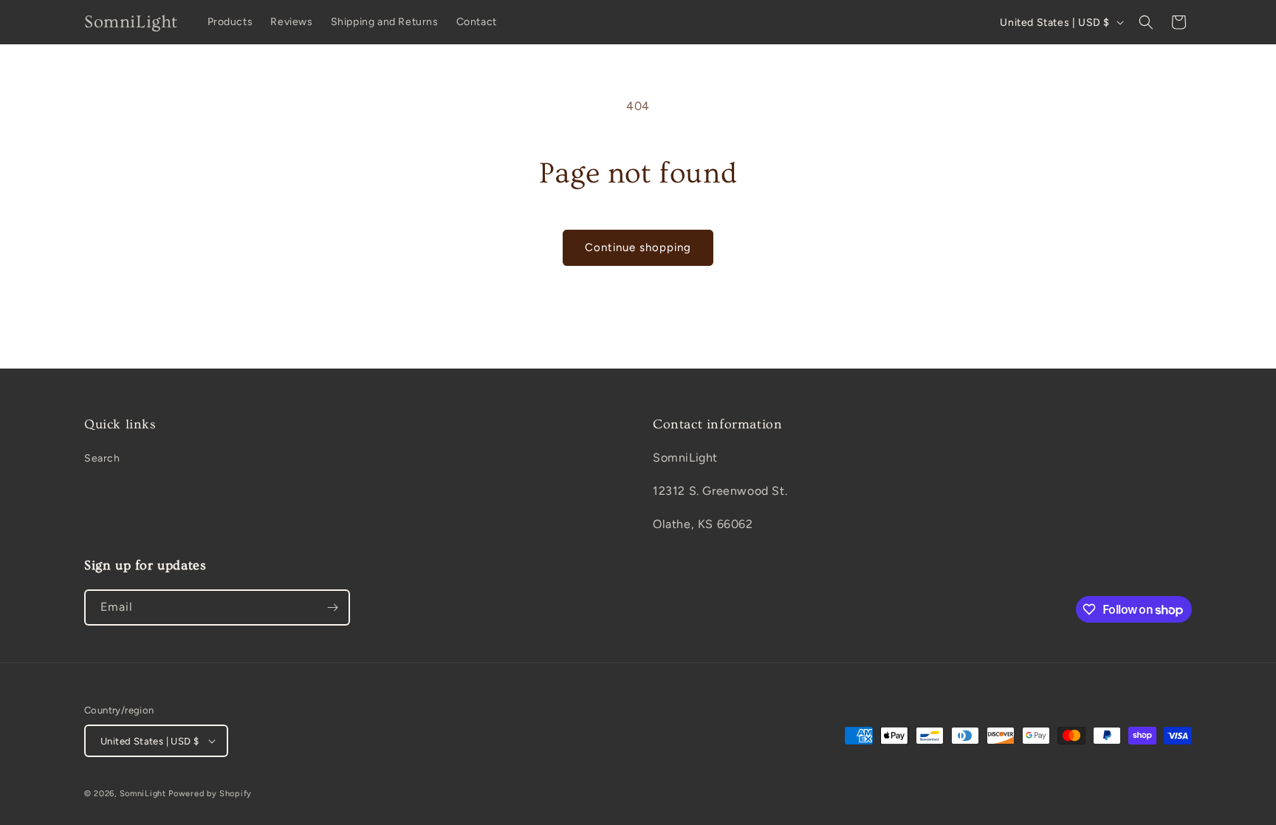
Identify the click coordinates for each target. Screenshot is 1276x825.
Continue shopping (638, 247)
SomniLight (143, 793)
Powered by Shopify (210, 793)
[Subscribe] (332, 607)
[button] (1146, 22)
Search (102, 458)
